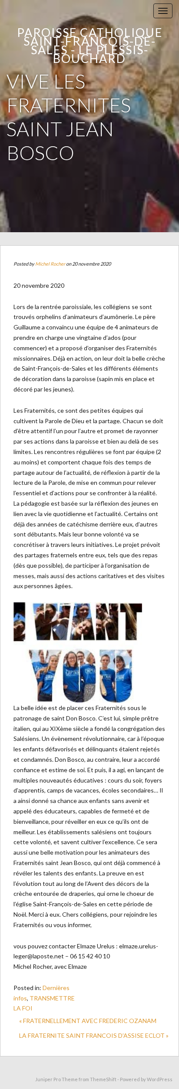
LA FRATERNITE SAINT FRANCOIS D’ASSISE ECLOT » (94, 1035)
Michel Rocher (50, 263)
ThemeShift (103, 1079)
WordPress (159, 1079)
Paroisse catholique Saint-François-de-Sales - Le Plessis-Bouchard (89, 45)
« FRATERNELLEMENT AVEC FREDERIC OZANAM (87, 1020)
